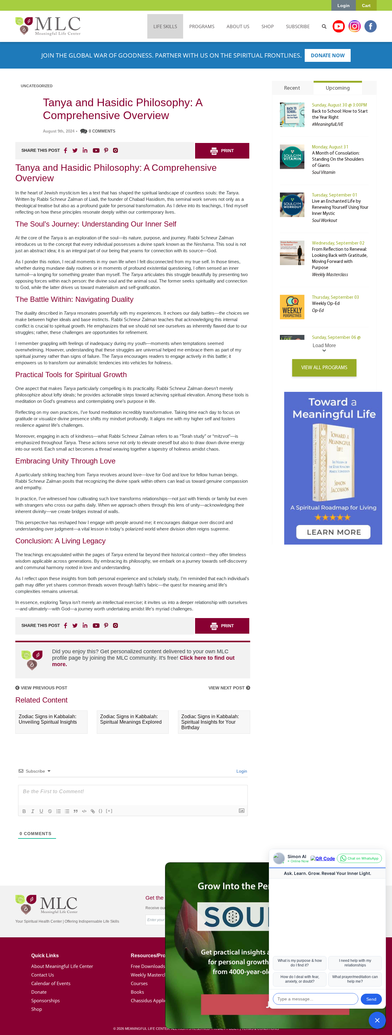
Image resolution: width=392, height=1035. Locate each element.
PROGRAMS (201, 26)
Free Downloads (148, 966)
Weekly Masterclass (151, 975)
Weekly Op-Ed (326, 304)
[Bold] (24, 811)
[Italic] (32, 811)
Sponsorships (45, 1000)
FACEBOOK (66, 150)
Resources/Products (155, 955)
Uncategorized (37, 86)
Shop (36, 1009)
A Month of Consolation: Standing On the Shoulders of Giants (338, 159)
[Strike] (50, 811)
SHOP (268, 26)
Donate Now (328, 55)
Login (343, 5)
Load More (324, 345)
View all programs (324, 367)
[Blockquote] (75, 811)
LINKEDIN (84, 150)
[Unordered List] (67, 811)
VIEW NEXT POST (227, 687)
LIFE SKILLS (165, 26)
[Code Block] (84, 811)
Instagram (355, 26)
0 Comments (102, 131)
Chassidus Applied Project (158, 1000)
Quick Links (45, 955)
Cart (366, 5)
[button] (377, 1020)
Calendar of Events (50, 983)
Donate (39, 992)
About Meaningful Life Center (62, 966)
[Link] (93, 811)
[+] (109, 810)
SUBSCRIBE (298, 26)
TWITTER (75, 150)
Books (137, 992)
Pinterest (106, 150)
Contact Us (42, 975)
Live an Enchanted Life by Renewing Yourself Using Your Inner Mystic (340, 207)
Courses (139, 983)
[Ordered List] (58, 811)
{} (101, 810)
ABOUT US (238, 26)
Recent (292, 88)
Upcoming (338, 88)
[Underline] (41, 811)
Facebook (370, 26)
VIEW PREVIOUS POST (43, 687)
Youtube (339, 26)
